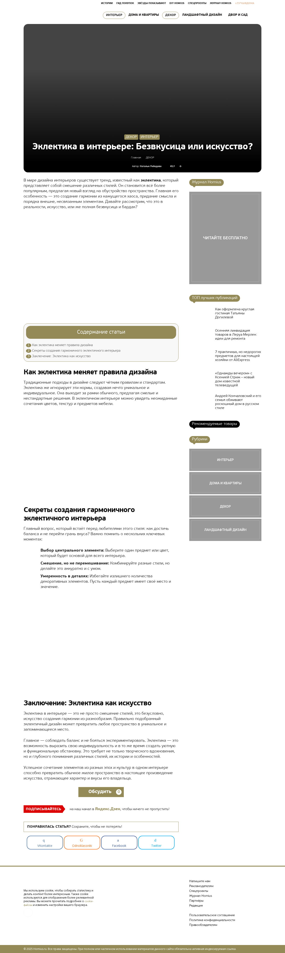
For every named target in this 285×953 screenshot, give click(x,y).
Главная (136, 157)
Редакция (196, 905)
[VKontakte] (28, 912)
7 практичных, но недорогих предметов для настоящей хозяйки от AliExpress (238, 356)
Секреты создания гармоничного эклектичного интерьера (74, 351)
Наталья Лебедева (150, 166)
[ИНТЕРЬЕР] (225, 460)
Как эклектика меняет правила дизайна (60, 345)
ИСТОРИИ (107, 3)
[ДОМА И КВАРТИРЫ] (225, 483)
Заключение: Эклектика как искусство (59, 356)
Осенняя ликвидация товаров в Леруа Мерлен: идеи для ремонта (236, 335)
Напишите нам (199, 881)
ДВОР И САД (238, 15)
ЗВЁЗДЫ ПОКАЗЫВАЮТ (151, 3)
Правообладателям (203, 925)
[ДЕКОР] (225, 506)
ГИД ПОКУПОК (125, 3)
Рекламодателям (201, 886)
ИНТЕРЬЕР (114, 15)
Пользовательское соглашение (212, 915)
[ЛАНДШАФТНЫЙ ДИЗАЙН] (225, 530)
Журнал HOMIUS (220, 3)
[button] (256, 15)
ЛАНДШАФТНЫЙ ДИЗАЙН (202, 15)
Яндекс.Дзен (107, 809)
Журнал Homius (200, 896)
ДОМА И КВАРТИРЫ (143, 15)
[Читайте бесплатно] (225, 238)
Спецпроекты (198, 891)
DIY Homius (176, 3)
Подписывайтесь (43, 809)
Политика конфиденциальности (212, 920)
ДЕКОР (170, 15)
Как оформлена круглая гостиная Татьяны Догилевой (234, 313)
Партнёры (196, 901)
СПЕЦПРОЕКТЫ (197, 3)
